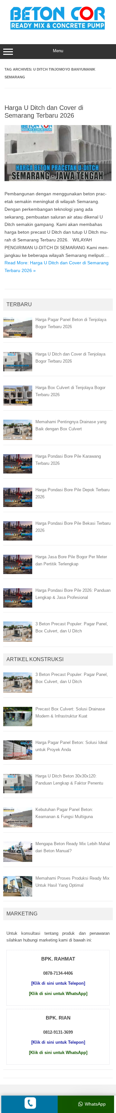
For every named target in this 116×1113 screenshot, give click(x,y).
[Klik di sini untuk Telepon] (58, 983)
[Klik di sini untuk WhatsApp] (58, 993)
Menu (58, 50)
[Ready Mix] (58, 30)
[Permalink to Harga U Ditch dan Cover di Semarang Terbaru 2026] (58, 179)
